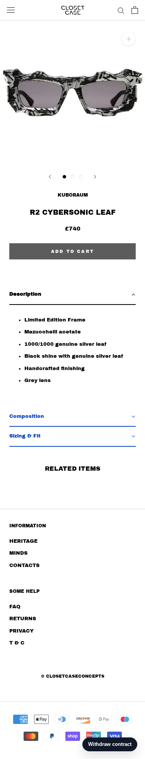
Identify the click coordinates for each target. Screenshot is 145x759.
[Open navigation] (11, 10)
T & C (16, 643)
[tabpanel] (72, 356)
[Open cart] (134, 10)
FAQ (14, 606)
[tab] (72, 295)
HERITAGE (23, 541)
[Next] (95, 176)
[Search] (121, 10)
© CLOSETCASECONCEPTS (72, 676)
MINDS (18, 553)
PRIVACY (21, 631)
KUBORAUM (73, 195)
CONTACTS (24, 565)
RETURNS (22, 618)
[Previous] (50, 176)
